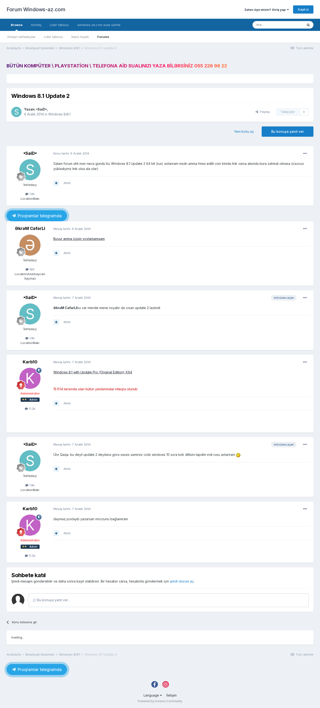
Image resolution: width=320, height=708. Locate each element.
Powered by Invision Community (160, 701)
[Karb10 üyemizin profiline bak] (30, 378)
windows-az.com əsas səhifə (98, 25)
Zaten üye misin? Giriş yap (265, 9)
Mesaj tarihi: (72, 229)
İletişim (171, 695)
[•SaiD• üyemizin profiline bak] (16, 112)
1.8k (31, 194)
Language (152, 695)
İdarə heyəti (80, 37)
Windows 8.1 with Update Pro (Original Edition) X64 (92, 372)
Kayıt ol (303, 9)
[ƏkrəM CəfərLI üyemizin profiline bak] (30, 245)
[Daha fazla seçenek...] (305, 153)
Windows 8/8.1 (59, 114)
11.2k (31, 408)
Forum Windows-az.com (36, 9)
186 (31, 269)
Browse (16, 25)
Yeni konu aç (244, 131)
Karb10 (30, 361)
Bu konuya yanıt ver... (53, 600)
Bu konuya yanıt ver (287, 131)
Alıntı (67, 183)
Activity (36, 25)
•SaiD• (41, 109)
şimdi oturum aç (182, 581)
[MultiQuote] (56, 183)
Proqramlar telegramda (39, 215)
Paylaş (264, 112)
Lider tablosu (53, 37)
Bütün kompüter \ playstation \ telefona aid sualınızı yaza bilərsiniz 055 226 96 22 (117, 66)
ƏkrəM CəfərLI (30, 228)
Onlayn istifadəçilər (21, 37)
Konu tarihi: (71, 153)
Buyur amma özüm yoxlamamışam (79, 239)
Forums (103, 37)
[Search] (308, 25)
